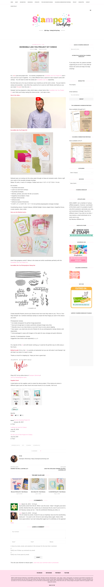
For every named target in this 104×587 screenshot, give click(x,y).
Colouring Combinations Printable (63, 2)
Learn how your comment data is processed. (46, 562)
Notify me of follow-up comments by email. (23, 550)
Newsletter (81, 2)
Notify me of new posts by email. (20, 554)
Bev (20, 504)
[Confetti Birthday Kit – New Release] (57, 484)
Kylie (36, 49)
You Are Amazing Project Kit (22, 420)
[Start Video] (38, 112)
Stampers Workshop (34, 375)
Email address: (73, 91)
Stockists (37, 2)
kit (30, 87)
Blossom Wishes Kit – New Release (19, 491)
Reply (12, 511)
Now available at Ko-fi (75, 140)
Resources (30, 2)
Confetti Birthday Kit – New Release (57, 491)
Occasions (28, 445)
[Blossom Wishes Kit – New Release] (19, 484)
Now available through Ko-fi (77, 109)
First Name (72, 84)
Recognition (23, 2)
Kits (23, 445)
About (16, 2)
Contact (88, 2)
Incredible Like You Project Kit (53, 75)
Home (12, 2)
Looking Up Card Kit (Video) (19, 427)
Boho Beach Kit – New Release (38, 491)
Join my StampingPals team (18, 377)
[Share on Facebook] (42, 451)
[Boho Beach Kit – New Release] (38, 484)
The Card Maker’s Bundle (47, 2)
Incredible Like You (42, 79)
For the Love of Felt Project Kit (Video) (21, 434)
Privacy (74, 2)
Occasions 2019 (36, 445)
